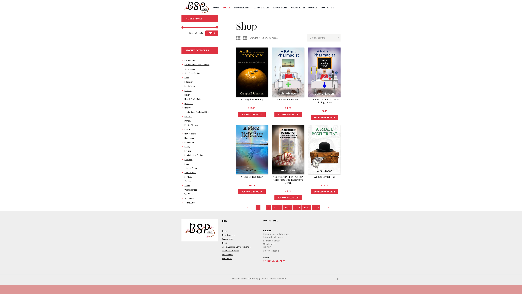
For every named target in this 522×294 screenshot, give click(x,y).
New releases (190, 133)
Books (226, 7)
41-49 (316, 207)
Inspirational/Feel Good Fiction (197, 112)
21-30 (297, 207)
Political (187, 151)
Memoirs (188, 116)
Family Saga (189, 86)
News (224, 243)
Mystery (187, 129)
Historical (188, 103)
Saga (186, 164)
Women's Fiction (191, 198)
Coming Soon (261, 7)
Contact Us (327, 7)
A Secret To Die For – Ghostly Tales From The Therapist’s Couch (288, 179)
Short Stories (190, 172)
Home (216, 7)
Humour (187, 107)
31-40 (306, 207)
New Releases (242, 7)
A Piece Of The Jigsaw (252, 176)
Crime (186, 77)
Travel (187, 185)
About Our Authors (230, 250)
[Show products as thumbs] (238, 38)
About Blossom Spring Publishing (236, 247)
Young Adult (189, 202)
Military (187, 121)
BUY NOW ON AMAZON (252, 114)
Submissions (280, 7)
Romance (188, 159)
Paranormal (189, 142)
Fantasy (187, 90)
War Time (188, 194)
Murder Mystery (191, 125)
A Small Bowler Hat (324, 176)
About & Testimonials (304, 7)
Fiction (187, 95)
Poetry (187, 146)
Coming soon (189, 69)
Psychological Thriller (193, 155)
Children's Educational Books (196, 64)
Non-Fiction (189, 138)
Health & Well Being (193, 99)
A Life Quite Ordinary (252, 99)
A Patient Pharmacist (288, 99)
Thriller (187, 181)
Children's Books (191, 60)
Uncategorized (190, 190)
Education (188, 82)
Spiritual (188, 177)
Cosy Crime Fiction (192, 73)
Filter (212, 33)
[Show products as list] (245, 38)
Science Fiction (190, 168)
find (224, 220)
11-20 (287, 207)
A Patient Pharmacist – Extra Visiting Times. (324, 101)
